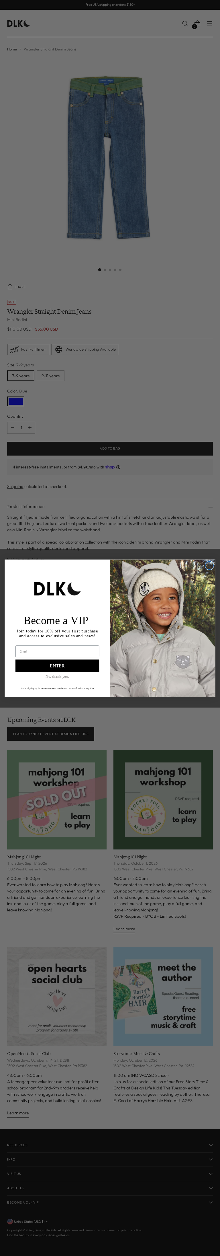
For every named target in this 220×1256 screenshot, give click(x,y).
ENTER (57, 665)
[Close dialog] (209, 565)
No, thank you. (57, 676)
